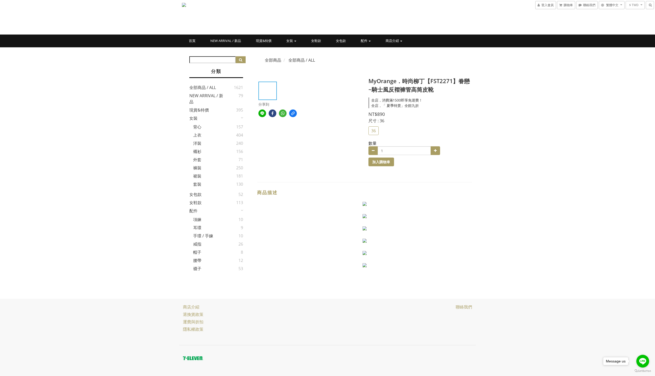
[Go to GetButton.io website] (643, 370)
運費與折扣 (193, 322)
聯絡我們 (464, 307)
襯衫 (197, 151)
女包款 (341, 40)
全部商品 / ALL (202, 87)
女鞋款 (316, 40)
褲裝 (197, 168)
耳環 (197, 227)
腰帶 (197, 260)
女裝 (290, 40)
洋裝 (197, 143)
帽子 (197, 252)
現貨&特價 (263, 40)
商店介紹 (393, 40)
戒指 (197, 244)
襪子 (197, 268)
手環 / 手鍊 (203, 236)
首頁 (192, 40)
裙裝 (197, 176)
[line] (262, 113)
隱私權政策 (193, 329)
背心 (197, 127)
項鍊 (197, 219)
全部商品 (273, 60)
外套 (197, 159)
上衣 (197, 135)
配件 (364, 40)
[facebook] (272, 113)
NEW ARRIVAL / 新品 (225, 40)
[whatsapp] (283, 113)
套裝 (197, 184)
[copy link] (293, 113)
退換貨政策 (193, 314)
